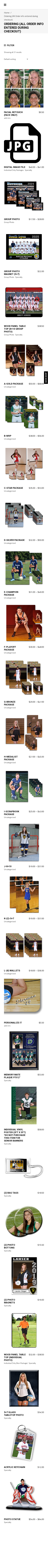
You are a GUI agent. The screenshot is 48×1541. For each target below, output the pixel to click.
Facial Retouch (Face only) (13, 113)
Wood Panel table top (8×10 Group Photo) (15, 329)
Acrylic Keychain (14, 1467)
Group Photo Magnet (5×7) (12, 272)
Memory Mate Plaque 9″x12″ (12, 1076)
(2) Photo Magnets (9, 1301)
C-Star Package (13, 488)
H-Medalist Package (11, 758)
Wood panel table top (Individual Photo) (15, 1357)
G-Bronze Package (9, 703)
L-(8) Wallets (12, 970)
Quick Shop (46, 377)
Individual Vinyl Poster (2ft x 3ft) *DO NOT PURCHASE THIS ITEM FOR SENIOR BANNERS (15, 1135)
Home (6, 12)
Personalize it (13, 1022)
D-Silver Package (14, 540)
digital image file (14, 167)
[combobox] (17, 61)
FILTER (10, 45)
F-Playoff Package (10, 648)
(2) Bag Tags (11, 1192)
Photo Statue (12, 1519)
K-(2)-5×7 (9, 918)
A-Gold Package (13, 383)
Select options (35, 167)
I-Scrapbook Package (11, 813)
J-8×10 (7, 866)
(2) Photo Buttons (9, 1246)
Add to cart (37, 112)
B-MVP (7, 435)
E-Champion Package (11, 593)
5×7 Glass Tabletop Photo (14, 1413)
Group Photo (12, 219)
